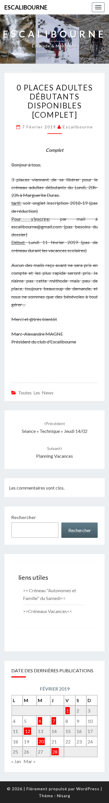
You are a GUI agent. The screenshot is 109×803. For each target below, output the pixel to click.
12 (27, 731)
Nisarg (63, 795)
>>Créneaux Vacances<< (47, 611)
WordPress (87, 788)
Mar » (29, 761)
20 (41, 741)
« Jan (16, 761)
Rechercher (23, 517)
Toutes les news (35, 392)
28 (55, 751)
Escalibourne (25, 7)
